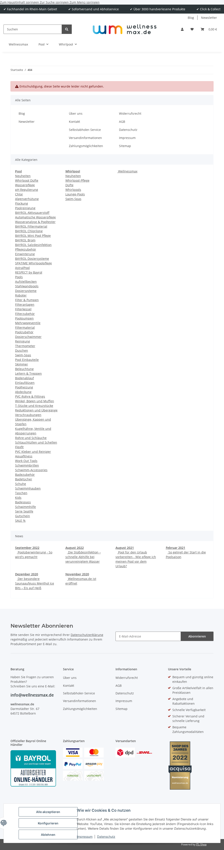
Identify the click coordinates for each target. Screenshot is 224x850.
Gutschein (22, 516)
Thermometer (25, 346)
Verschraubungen (28, 415)
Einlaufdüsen (25, 383)
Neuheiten (23, 176)
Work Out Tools (26, 461)
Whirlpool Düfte (26, 180)
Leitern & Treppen (28, 373)
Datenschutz (106, 836)
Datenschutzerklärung (87, 635)
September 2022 (27, 548)
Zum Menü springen (85, 2)
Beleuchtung (24, 369)
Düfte (69, 185)
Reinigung (22, 341)
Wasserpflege (25, 185)
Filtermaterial (25, 327)
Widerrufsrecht (130, 113)
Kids (18, 497)
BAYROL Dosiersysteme (32, 258)
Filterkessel (23, 309)
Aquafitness (23, 456)
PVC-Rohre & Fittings (30, 396)
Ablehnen (48, 834)
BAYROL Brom (25, 240)
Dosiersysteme (26, 291)
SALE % (20, 520)
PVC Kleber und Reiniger (33, 452)
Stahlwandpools (26, 286)
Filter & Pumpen (27, 300)
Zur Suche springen (55, 2)
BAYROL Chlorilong (29, 231)
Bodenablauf (24, 378)
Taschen (21, 493)
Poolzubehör (24, 332)
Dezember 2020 (26, 574)
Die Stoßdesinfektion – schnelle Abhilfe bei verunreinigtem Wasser (83, 557)
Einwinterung (25, 254)
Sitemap (125, 146)
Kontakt (74, 121)
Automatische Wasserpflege (35, 217)
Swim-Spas (23, 355)
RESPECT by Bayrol (28, 272)
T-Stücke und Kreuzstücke (34, 406)
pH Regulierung (26, 190)
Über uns (75, 113)
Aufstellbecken (26, 281)
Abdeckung (23, 392)
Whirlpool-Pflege (77, 180)
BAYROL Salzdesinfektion (33, 245)
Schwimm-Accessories (31, 470)
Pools (19, 277)
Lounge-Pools (75, 194)
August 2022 (74, 548)
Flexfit (19, 447)
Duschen (21, 350)
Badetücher (23, 479)
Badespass (23, 502)
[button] (182, 29)
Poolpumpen (24, 318)
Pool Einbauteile (27, 360)
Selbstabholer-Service (85, 130)
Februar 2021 (175, 548)
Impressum (85, 836)
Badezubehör (25, 474)
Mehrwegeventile (27, 323)
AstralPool (22, 268)
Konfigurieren (48, 823)
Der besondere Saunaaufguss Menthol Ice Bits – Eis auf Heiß (34, 583)
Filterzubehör (25, 314)
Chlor (19, 194)
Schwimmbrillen (27, 465)
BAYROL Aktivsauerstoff (32, 213)
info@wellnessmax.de (32, 695)
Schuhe (20, 484)
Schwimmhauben (28, 488)
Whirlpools (73, 190)
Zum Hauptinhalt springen (20, 2)
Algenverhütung (27, 199)
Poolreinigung (25, 208)
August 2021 (125, 548)
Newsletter (209, 18)
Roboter (21, 295)
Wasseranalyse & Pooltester (35, 222)
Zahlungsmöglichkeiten (86, 146)
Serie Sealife (24, 511)
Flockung (21, 203)
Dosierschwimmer (28, 337)
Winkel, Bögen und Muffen (34, 401)
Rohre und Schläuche (31, 438)
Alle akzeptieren (48, 812)
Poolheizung (24, 387)
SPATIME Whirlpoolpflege (33, 263)
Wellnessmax (127, 171)
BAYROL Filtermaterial (31, 226)
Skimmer (21, 364)
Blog (191, 18)
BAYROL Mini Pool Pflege (33, 236)
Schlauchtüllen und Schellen (36, 442)
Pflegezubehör (25, 249)
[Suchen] (67, 29)
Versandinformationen (85, 138)
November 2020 (77, 574)
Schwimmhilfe (25, 507)
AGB (122, 121)
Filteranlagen (24, 304)
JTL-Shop (201, 844)
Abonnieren (197, 636)
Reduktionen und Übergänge (36, 410)
